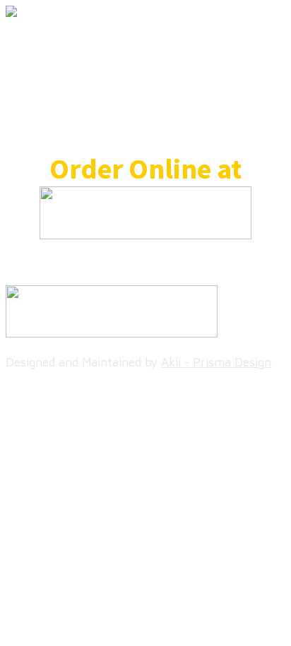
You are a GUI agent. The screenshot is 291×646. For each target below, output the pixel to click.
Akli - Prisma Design (216, 362)
